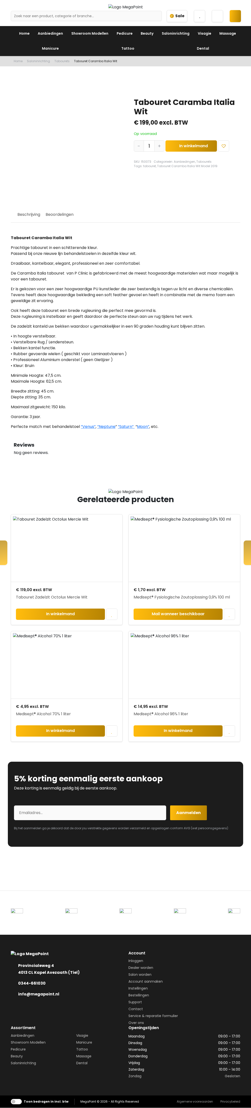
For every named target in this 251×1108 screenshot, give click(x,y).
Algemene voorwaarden (195, 1101)
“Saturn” (126, 426)
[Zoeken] (156, 16)
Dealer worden (140, 967)
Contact (135, 1008)
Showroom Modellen (89, 33)
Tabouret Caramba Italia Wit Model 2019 (187, 166)
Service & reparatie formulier (153, 1015)
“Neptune (106, 426)
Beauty (147, 33)
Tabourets (62, 61)
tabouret (149, 166)
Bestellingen (138, 995)
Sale (179, 16)
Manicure (50, 48)
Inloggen (135, 960)
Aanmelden (188, 813)
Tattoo (127, 48)
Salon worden (139, 974)
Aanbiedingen (50, 33)
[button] (223, 146)
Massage (227, 33)
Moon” (143, 426)
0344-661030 (32, 983)
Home (24, 33)
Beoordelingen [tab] (60, 214)
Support (135, 1002)
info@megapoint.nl (38, 994)
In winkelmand (193, 146)
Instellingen (138, 988)
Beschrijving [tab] (28, 214)
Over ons (136, 1022)
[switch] (16, 1101)
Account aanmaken (145, 981)
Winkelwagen (237, 19)
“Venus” (88, 426)
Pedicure (125, 33)
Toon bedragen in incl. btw (46, 1101)
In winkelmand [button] (60, 614)
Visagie (204, 33)
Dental (203, 48)
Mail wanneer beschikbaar (178, 614)
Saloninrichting (175, 33)
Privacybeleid (230, 1101)
